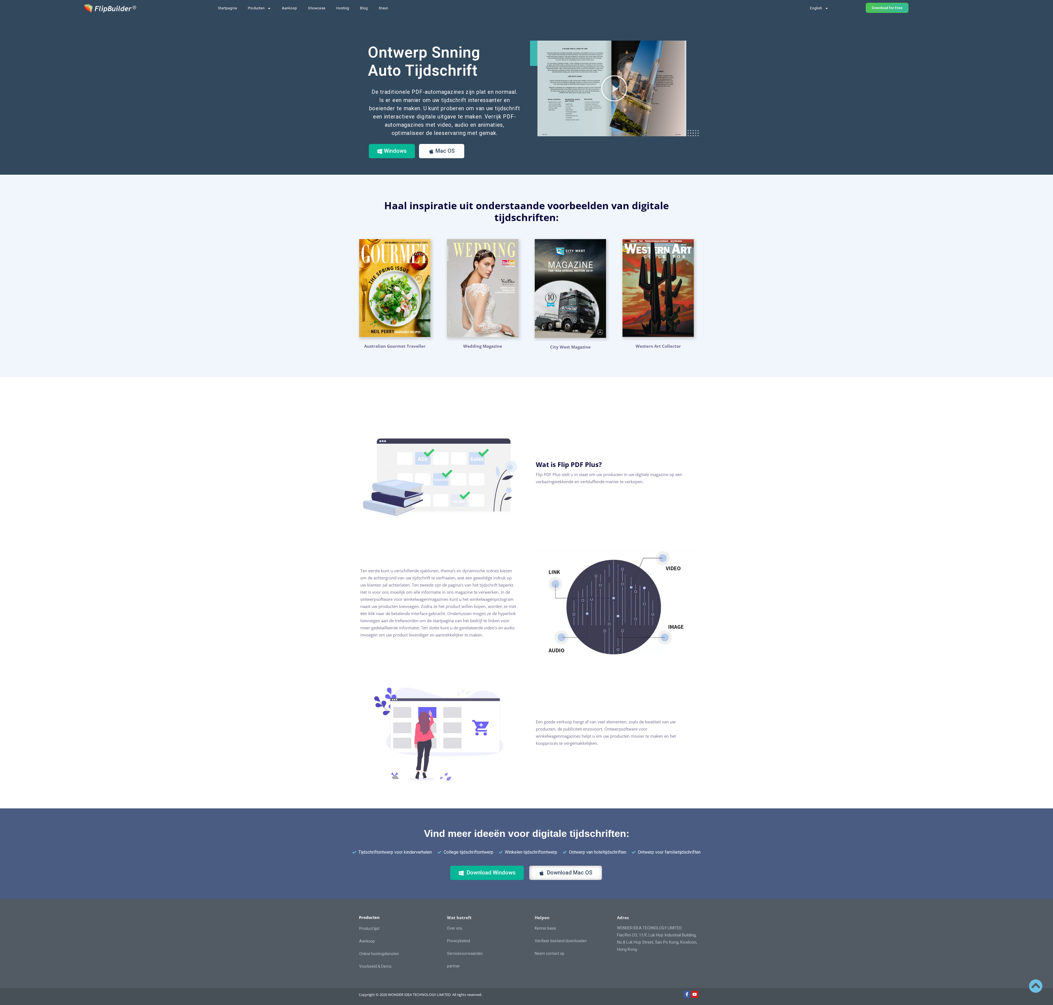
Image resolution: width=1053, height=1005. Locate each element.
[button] (614, 88)
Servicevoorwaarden (465, 953)
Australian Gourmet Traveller (395, 346)
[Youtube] (694, 994)
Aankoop (289, 8)
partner (453, 966)
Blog (364, 8)
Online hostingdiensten (379, 954)
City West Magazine (570, 347)
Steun (383, 8)
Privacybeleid (458, 941)
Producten (256, 8)
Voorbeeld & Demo (375, 966)
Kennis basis (545, 928)
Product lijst (369, 928)
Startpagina (227, 8)
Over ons (454, 928)
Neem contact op (549, 953)
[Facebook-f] (686, 994)
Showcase (316, 8)
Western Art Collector (658, 346)
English (816, 8)
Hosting (342, 8)
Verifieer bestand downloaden (561, 941)
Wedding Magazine (482, 346)
